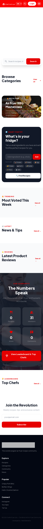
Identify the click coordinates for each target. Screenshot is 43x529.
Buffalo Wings (7, 487)
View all (37, 80)
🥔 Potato (28, 162)
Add (36, 157)
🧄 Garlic (20, 166)
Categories (6, 466)
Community (6, 469)
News (4, 472)
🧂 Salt (18, 170)
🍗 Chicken (17, 162)
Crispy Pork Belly (8, 484)
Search (33, 61)
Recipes (5, 462)
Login (32, 4)
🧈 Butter (29, 166)
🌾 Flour (9, 170)
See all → (37, 204)
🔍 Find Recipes (23, 175)
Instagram (6, 501)
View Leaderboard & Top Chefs (21, 356)
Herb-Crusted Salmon (10, 490)
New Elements (26, 521)
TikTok (4, 508)
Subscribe (21, 424)
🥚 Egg (37, 162)
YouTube (5, 505)
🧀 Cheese (10, 166)
